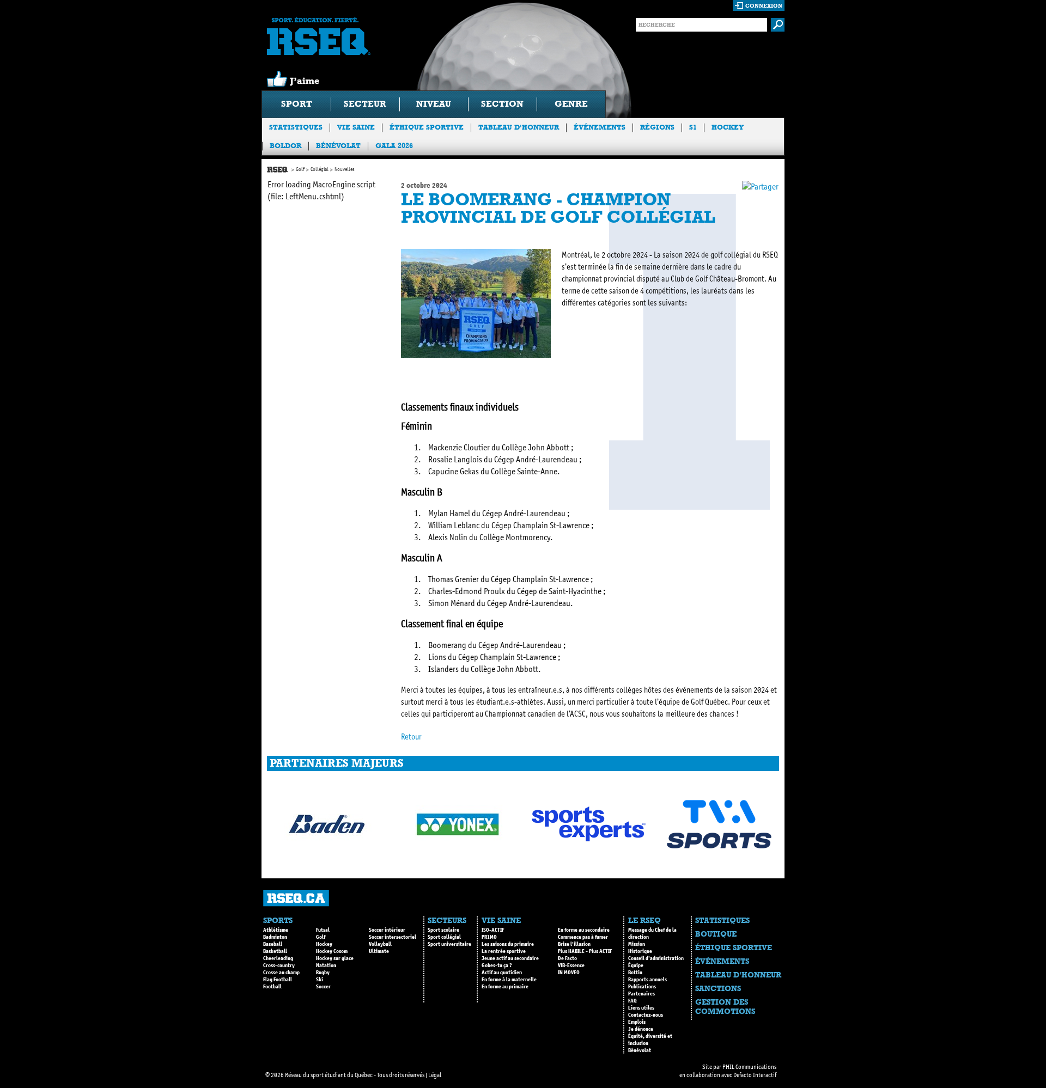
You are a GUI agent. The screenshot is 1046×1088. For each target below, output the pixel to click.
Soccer (323, 986)
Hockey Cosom (332, 951)
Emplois (637, 1022)
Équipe (635, 965)
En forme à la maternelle (509, 979)
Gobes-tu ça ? (497, 965)
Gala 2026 (394, 146)
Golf (300, 169)
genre (571, 104)
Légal (434, 1075)
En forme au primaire (505, 986)
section (502, 104)
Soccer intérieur (387, 930)
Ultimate (379, 951)
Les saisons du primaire (508, 944)
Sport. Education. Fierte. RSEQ (318, 36)
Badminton (275, 937)
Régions (657, 127)
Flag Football (277, 979)
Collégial (320, 169)
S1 (693, 127)
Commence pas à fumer (583, 937)
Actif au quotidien (502, 972)
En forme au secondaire (584, 930)
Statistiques (296, 127)
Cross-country (279, 965)
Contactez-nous (645, 1015)
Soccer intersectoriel (392, 937)
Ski (319, 979)
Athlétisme (275, 930)
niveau (433, 104)
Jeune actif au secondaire (510, 958)
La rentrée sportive (504, 951)
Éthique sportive (427, 127)
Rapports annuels (647, 979)
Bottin (635, 972)
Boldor (285, 146)
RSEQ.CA (296, 898)
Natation (326, 965)
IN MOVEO (569, 972)
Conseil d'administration (656, 958)
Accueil (277, 170)
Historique (640, 951)
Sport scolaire (443, 930)
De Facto (567, 958)
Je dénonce (640, 1029)
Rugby (323, 972)
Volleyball (380, 944)
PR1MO (489, 937)
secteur (365, 104)
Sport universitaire (449, 944)
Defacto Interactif (754, 1075)
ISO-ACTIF (493, 930)
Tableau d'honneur (518, 127)
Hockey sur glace (335, 958)
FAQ (632, 1001)
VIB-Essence (571, 965)
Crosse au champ (281, 972)
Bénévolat (338, 146)
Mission (636, 944)
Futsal (323, 930)
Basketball (275, 951)
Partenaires (641, 994)
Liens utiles (641, 1008)
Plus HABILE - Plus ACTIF (585, 951)
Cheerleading (278, 958)
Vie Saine (356, 127)
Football (272, 986)
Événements (599, 127)
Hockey (727, 127)
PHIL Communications (749, 1067)
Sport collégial (444, 937)
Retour (411, 737)
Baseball (272, 944)
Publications (642, 986)
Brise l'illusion (574, 944)
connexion (763, 6)
